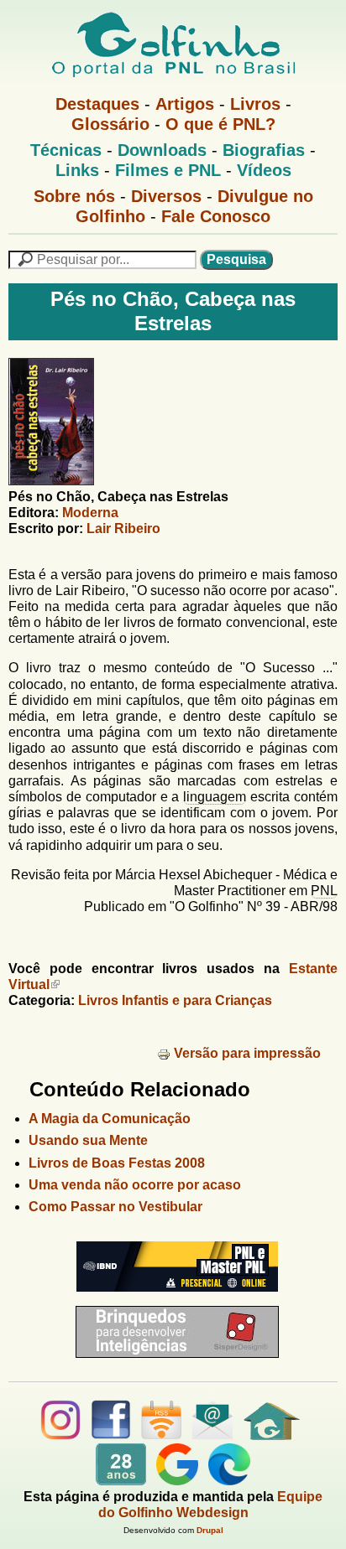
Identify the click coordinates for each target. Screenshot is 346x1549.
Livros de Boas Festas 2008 (117, 1163)
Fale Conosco (215, 216)
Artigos (184, 104)
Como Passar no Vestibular (115, 1206)
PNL (324, 890)
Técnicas (66, 150)
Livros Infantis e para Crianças (175, 1000)
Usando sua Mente (88, 1140)
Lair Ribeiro (123, 528)
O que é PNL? (220, 124)
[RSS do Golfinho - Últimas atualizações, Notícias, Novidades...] (161, 1435)
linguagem (214, 797)
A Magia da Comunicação (110, 1118)
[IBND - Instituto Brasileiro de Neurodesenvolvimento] (173, 1298)
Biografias (264, 150)
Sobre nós (74, 196)
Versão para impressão (247, 1053)
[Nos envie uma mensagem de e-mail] (212, 1435)
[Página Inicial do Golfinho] (272, 1435)
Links (77, 170)
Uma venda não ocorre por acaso (135, 1185)
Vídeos (264, 170)
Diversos (166, 196)
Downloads (162, 150)
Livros (255, 104)
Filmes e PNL (168, 170)
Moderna (90, 512)
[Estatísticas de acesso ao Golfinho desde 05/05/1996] (121, 1481)
